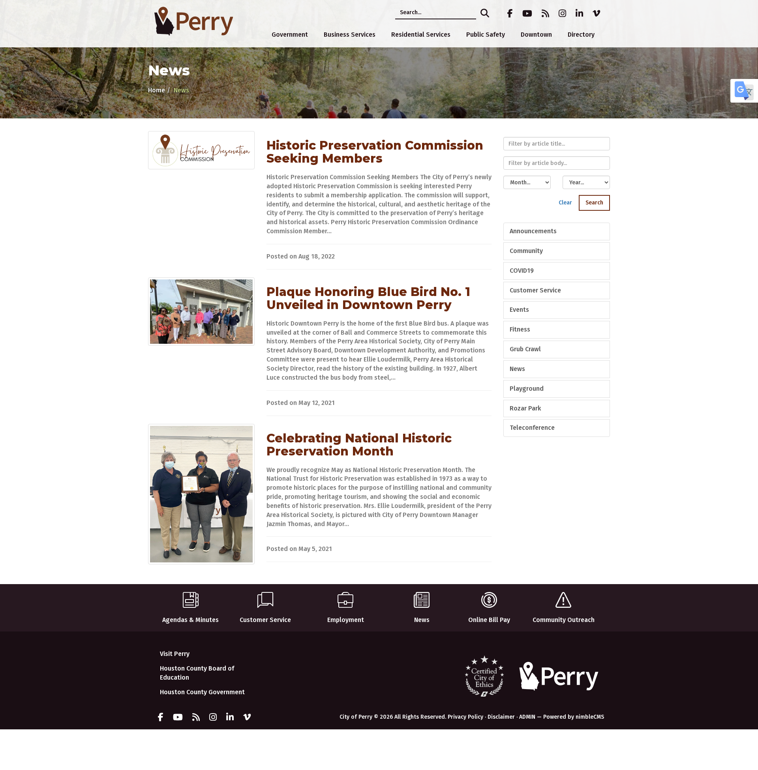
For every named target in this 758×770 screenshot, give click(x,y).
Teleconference (532, 427)
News (517, 369)
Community (526, 251)
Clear (565, 202)
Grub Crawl (525, 349)
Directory (581, 34)
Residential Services (420, 34)
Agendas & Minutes (190, 620)
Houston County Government (202, 692)
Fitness (520, 329)
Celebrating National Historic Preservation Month (359, 445)
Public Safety (485, 34)
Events (519, 309)
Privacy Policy (465, 717)
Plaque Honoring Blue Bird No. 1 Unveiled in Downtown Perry (368, 298)
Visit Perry (175, 654)
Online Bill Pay (489, 620)
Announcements (533, 231)
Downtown (536, 34)
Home (156, 90)
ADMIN (527, 717)
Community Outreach (564, 620)
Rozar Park (525, 408)
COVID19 (522, 270)
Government (290, 34)
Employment (345, 620)
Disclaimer (501, 717)
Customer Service (535, 290)
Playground (527, 388)
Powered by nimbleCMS (573, 717)
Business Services (349, 34)
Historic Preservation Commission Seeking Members (374, 152)
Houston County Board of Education (197, 673)
